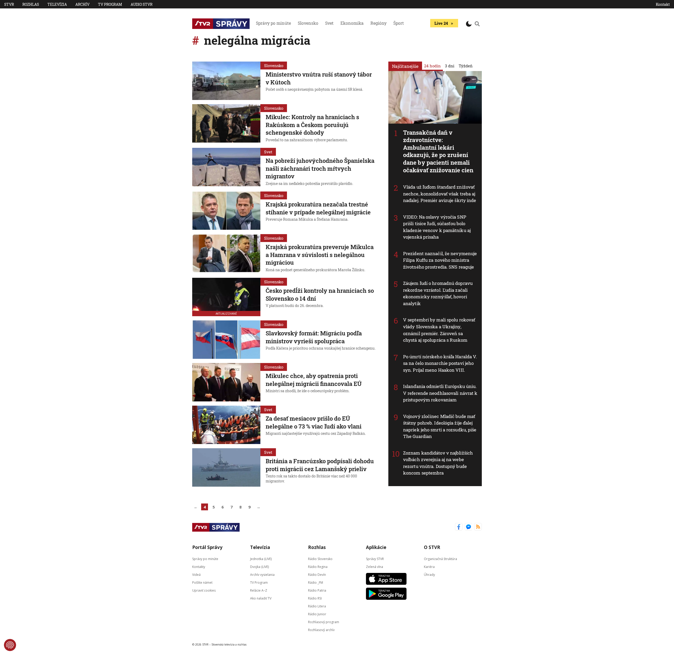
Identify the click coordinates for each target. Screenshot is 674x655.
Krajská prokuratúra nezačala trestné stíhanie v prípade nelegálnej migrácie (318, 208)
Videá (196, 574)
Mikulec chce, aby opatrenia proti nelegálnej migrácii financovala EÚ (314, 379)
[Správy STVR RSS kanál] (478, 527)
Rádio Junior (317, 614)
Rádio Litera (317, 606)
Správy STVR (375, 559)
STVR (9, 4)
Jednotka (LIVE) (261, 559)
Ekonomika (352, 23)
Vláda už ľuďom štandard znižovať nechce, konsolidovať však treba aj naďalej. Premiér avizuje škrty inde (439, 193)
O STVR (432, 547)
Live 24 (441, 23)
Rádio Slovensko (320, 559)
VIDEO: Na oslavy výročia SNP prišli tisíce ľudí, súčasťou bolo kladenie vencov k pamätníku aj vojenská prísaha (437, 227)
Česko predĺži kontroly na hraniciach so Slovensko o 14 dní (320, 294)
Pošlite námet (202, 582)
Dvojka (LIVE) (259, 567)
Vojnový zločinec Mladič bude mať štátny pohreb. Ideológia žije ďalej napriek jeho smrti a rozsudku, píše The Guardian (440, 426)
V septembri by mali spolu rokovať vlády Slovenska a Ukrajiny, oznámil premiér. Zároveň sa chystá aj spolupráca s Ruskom (439, 330)
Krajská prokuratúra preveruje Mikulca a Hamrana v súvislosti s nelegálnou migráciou (320, 254)
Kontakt (663, 4)
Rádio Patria (317, 590)
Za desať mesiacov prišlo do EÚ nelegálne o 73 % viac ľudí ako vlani (313, 422)
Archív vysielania (262, 574)
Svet (329, 23)
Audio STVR (141, 4)
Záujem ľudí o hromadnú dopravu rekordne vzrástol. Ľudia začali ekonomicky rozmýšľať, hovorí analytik (438, 293)
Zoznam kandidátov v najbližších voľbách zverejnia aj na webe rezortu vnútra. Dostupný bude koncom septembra (438, 463)
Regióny (378, 23)
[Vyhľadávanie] (477, 23)
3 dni (449, 65)
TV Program (110, 4)
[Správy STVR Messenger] (468, 527)
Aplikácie (376, 547)
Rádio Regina (318, 567)
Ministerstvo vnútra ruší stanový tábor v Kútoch (319, 78)
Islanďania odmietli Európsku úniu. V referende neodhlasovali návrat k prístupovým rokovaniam (440, 393)
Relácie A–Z (258, 590)
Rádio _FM (315, 582)
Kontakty (198, 567)
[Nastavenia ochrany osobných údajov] (10, 645)
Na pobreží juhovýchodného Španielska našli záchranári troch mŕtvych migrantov (320, 168)
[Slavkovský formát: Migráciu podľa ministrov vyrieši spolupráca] (226, 339)
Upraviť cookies (204, 590)
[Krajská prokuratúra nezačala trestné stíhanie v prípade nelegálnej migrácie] (226, 211)
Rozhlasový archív (321, 630)
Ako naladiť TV (260, 598)
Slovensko (308, 23)
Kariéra (429, 567)
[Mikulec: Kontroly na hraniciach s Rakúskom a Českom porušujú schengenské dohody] (226, 124)
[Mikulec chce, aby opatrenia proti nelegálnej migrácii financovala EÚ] (226, 382)
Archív (82, 4)
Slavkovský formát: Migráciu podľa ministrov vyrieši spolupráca (314, 337)
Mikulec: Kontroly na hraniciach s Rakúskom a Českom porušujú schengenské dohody (312, 124)
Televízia (57, 4)
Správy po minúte (273, 23)
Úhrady (429, 574)
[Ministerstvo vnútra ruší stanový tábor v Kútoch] (226, 81)
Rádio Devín (317, 574)
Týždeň (466, 65)
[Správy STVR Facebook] (459, 527)
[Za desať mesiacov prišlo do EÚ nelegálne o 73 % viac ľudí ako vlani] (226, 425)
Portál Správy (207, 547)
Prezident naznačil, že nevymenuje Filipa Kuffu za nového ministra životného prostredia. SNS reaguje (440, 260)
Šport (398, 23)
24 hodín (432, 65)
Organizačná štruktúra (440, 559)
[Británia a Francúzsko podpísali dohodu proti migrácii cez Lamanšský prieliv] (226, 467)
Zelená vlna (374, 567)
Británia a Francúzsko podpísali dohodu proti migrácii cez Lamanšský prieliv (320, 465)
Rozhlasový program (323, 622)
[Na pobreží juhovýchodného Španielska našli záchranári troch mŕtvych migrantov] (226, 167)
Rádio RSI (315, 598)
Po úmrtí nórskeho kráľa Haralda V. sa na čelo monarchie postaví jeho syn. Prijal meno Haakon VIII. (440, 363)
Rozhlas (30, 4)
